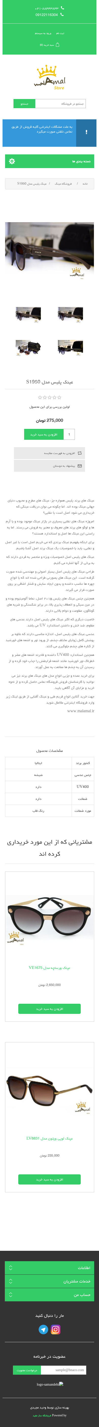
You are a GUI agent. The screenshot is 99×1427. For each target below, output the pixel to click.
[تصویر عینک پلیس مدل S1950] (70, 315)
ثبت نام (60, 33)
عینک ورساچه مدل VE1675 (49, 967)
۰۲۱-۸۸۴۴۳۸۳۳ (46, 8)
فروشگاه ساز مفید (42, 1415)
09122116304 (47, 15)
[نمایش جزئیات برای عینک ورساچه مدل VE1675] (49, 916)
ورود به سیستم (43, 33)
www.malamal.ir (80, 711)
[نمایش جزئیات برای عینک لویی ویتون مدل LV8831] (49, 1086)
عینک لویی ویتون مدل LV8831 (49, 1138)
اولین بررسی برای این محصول (49, 406)
